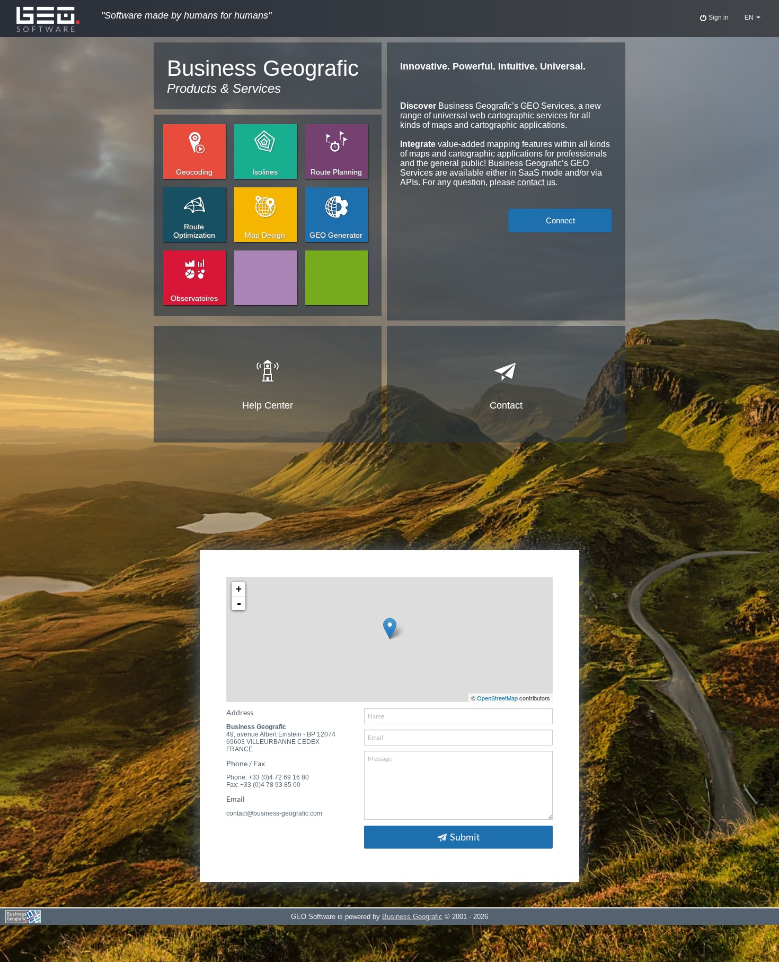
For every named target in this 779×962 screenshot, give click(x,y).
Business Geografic (412, 917)
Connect (560, 220)
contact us (536, 182)
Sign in (718, 17)
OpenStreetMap (497, 698)
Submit (465, 837)
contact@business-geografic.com (274, 813)
